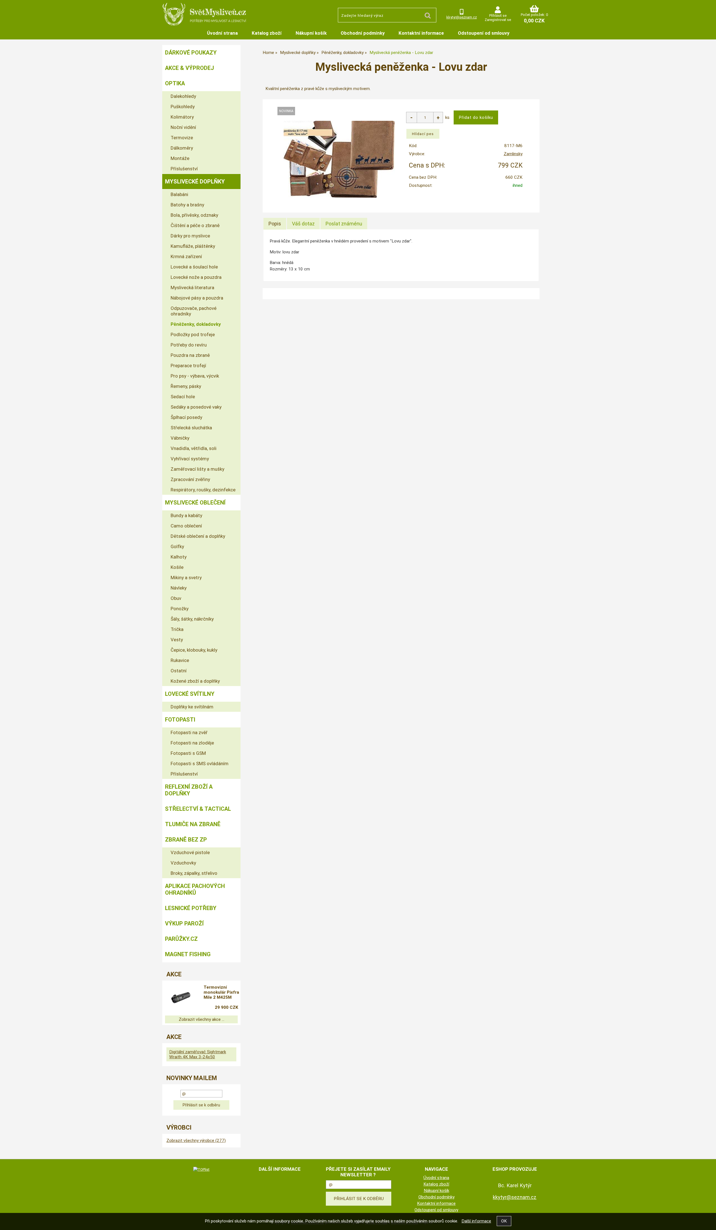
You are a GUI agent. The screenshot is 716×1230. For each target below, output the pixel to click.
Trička (177, 629)
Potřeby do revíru (189, 345)
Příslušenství (184, 168)
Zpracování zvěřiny (190, 479)
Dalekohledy (183, 96)
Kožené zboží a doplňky (195, 681)
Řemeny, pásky (186, 386)
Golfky (177, 546)
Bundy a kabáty (186, 515)
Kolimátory (182, 117)
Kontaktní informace (421, 33)
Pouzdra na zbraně (190, 355)
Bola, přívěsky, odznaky (194, 215)
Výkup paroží (184, 923)
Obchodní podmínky (363, 33)
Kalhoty (179, 557)
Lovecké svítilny (190, 694)
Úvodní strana (222, 33)
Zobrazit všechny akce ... (201, 1019)
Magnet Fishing (188, 954)
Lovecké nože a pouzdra (196, 277)
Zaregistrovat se (498, 20)
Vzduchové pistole (190, 852)
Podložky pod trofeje (193, 334)
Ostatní (179, 670)
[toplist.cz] (201, 1169)
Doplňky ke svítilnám (192, 707)
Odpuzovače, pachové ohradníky (193, 311)
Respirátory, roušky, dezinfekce (203, 490)
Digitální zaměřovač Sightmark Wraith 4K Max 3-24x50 (197, 1054)
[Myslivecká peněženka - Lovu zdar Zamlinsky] (339, 159)
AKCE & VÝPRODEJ (189, 68)
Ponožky (180, 608)
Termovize (182, 137)
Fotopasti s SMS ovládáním (200, 763)
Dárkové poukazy (191, 52)
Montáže (180, 158)
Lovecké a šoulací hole (194, 267)
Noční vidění (183, 127)
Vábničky (180, 438)
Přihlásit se (498, 15)
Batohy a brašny (187, 205)
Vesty (177, 639)
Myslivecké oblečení (195, 502)
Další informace (476, 1221)
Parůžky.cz (181, 939)
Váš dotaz (303, 224)
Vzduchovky (183, 863)
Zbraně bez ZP (186, 839)
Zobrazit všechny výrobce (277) (196, 1140)
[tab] (274, 224)
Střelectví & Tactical (198, 808)
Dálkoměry (182, 148)
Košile (177, 567)
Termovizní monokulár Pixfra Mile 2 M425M (221, 992)
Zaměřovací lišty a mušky (197, 469)
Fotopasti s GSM (188, 753)
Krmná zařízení (186, 256)
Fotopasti (180, 719)
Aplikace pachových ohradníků (195, 889)
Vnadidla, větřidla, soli (193, 448)
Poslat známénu (344, 224)
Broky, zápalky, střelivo (194, 873)
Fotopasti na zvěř (189, 732)
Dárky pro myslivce (190, 236)
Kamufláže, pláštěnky (193, 246)
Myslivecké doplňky (195, 181)
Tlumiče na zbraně (192, 824)
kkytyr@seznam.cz (461, 17)
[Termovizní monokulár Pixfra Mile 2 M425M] (180, 998)
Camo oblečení (186, 526)
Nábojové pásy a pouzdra (197, 298)
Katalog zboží (267, 33)
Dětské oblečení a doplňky (198, 536)
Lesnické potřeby (190, 908)
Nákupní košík (311, 33)
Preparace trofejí (188, 365)
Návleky (179, 588)
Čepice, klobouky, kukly (194, 650)
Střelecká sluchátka (191, 427)
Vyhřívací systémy (190, 458)
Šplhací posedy (186, 417)
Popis (274, 224)
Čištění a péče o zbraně (195, 225)
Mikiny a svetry (186, 577)
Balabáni (179, 194)
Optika (175, 83)
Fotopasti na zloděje (192, 743)
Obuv (176, 598)
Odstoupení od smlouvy (483, 33)
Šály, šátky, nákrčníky (192, 619)
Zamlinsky (513, 153)
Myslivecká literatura (192, 287)
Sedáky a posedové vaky (196, 407)
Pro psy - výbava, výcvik (195, 376)
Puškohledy (183, 106)
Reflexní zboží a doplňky (189, 790)
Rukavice (180, 660)
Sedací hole (183, 396)
